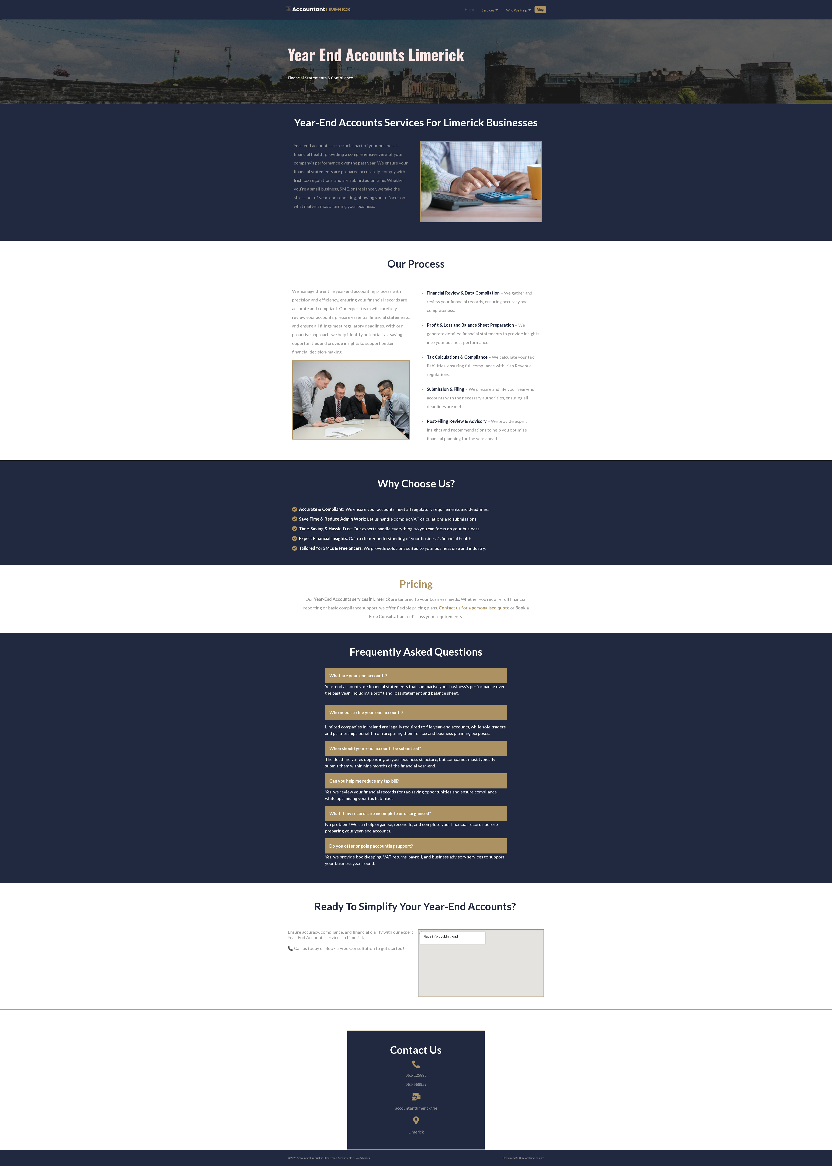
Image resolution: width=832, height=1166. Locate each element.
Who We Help (516, 10)
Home (469, 9)
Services (488, 10)
